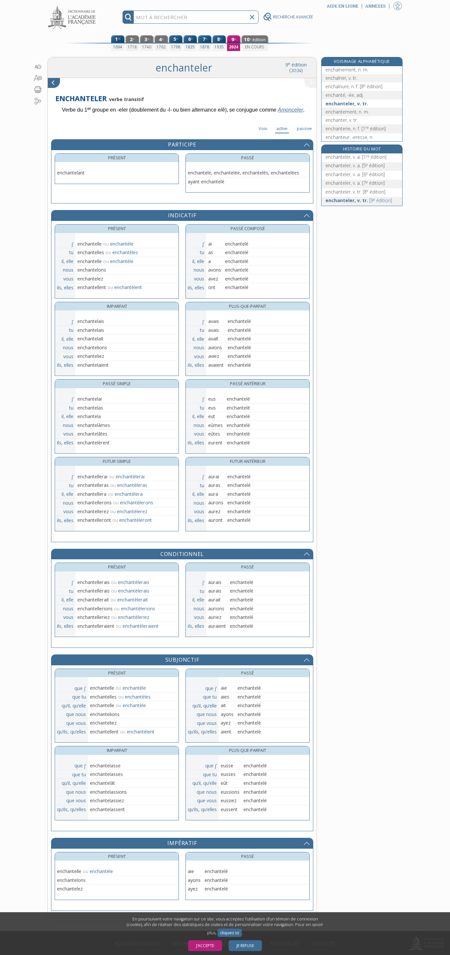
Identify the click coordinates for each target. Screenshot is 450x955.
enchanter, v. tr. (341, 120)
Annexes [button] (375, 6)
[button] (38, 67)
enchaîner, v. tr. (341, 78)
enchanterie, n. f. (355, 128)
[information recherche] (128, 17)
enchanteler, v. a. (355, 157)
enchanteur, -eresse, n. (349, 137)
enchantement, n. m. (347, 112)
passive (304, 128)
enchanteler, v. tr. (346, 103)
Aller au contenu (72, 5)
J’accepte (205, 945)
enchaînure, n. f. (353, 86)
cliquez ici (229, 933)
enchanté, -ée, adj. (344, 95)
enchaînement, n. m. (346, 69)
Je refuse (245, 945)
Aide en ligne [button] (342, 6)
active (282, 128)
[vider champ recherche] (252, 17)
